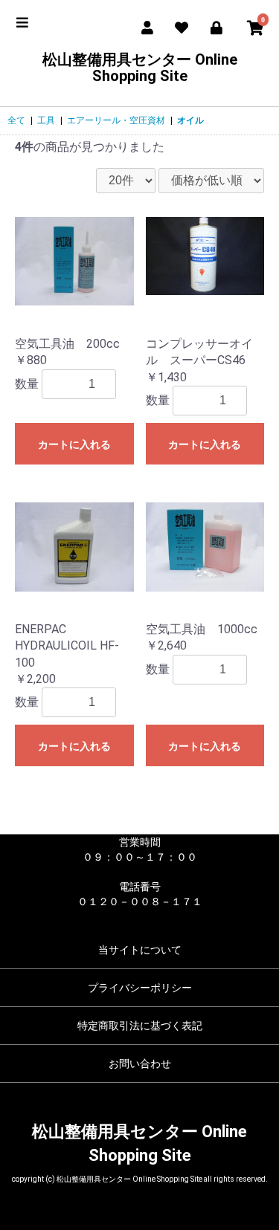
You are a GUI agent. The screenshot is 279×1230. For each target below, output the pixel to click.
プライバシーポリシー (140, 988)
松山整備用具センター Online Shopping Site (139, 67)
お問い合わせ (140, 1063)
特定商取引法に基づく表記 (139, 1026)
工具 (46, 120)
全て (16, 120)
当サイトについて (140, 950)
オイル (190, 120)
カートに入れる (74, 444)
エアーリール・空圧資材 (116, 120)
